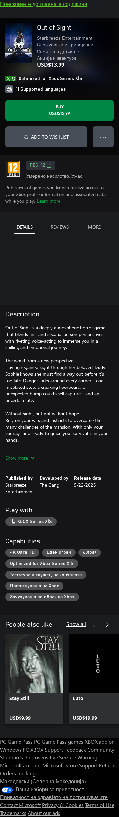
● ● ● (103, 137)
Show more (16, 458)
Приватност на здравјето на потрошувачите (54, 797)
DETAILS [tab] (25, 227)
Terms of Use (99, 804)
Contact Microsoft (20, 804)
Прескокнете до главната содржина (43, 3)
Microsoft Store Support (70, 765)
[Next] (107, 624)
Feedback (75, 749)
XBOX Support (46, 749)
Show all (76, 623)
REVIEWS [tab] (60, 227)
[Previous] (93, 624)
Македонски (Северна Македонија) (43, 781)
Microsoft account (20, 765)
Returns (108, 765)
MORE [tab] (94, 227)
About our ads (44, 812)
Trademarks (13, 812)
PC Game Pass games (58, 741)
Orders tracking (18, 773)
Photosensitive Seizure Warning (60, 757)
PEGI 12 (37, 165)
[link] (34, 679)
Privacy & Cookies (63, 804)
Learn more (48, 201)
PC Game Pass (16, 741)
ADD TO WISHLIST (50, 137)
